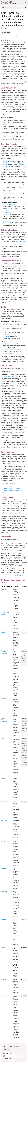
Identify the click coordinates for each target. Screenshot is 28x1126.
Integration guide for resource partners (12, 488)
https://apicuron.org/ (6, 541)
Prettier (7, 328)
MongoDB (22, 164)
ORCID (7, 214)
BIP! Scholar (8, 222)
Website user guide (8, 486)
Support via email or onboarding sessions (13, 493)
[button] (2, 28)
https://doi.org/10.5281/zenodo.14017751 (11, 575)
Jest (6, 332)
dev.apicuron (21, 241)
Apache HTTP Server (16, 349)
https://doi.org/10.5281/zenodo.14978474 (11, 566)
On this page (7, 32)
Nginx (6, 349)
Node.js (7, 204)
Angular (3, 589)
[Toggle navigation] (25, 2)
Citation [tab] (7, 1049)
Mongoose (7, 166)
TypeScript (7, 161)
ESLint (6, 324)
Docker (7, 344)
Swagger (7, 336)
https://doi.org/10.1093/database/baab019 (11, 550)
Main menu (4, 7)
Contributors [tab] (9, 1046)
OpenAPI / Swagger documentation (12, 490)
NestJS (13, 204)
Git (2, 718)
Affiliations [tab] (18, 1046)
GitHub (22, 232)
